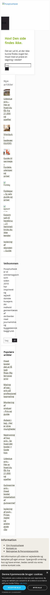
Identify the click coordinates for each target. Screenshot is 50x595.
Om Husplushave (15, 545)
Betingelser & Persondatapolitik (22, 551)
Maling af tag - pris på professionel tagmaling (10, 390)
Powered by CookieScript (11, 592)
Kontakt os (11, 548)
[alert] (25, 582)
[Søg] (7, 68)
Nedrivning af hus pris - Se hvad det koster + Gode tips (9, 443)
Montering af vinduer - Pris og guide (9, 408)
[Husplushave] (24, 8)
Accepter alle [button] (14, 588)
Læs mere (23, 583)
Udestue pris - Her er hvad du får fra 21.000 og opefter (8, 469)
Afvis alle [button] (37, 588)
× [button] (47, 573)
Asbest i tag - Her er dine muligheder (10, 424)
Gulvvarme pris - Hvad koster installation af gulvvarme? (9, 494)
